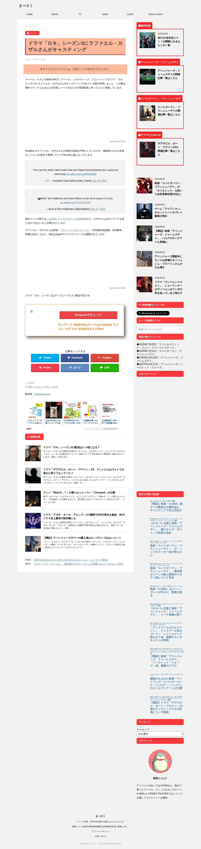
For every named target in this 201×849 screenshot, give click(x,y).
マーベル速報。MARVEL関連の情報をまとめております (100, 822)
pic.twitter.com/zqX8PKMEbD (81, 174)
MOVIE (55, 14)
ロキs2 (55, 387)
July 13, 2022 (99, 180)
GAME (105, 14)
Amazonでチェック (88, 314)
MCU (30, 387)
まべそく (26, 5)
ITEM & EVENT (155, 14)
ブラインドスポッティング (74, 230)
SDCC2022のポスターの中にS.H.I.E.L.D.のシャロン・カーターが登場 (70, 560)
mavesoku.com (43, 394)
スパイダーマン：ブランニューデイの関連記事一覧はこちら (169, 111)
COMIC (130, 14)
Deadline (44, 87)
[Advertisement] (75, 115)
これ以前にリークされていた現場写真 (66, 219)
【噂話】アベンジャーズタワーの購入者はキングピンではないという (82, 537)
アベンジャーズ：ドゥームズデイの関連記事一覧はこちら (169, 74)
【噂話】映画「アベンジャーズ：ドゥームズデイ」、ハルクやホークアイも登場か (168, 236)
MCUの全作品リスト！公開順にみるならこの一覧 (169, 41)
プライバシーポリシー (100, 831)
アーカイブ (143, 729)
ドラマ (31, 383)
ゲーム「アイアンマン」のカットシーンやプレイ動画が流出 (168, 212)
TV (80, 14)
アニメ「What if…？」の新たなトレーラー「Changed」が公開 (79, 492)
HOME (30, 14)
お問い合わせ (100, 836)
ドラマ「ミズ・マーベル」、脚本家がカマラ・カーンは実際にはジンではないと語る (78, 564)
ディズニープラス (42, 387)
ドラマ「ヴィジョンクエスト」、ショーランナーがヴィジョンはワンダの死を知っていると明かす (168, 287)
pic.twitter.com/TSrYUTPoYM (75, 202)
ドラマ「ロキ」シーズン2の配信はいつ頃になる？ (71, 447)
